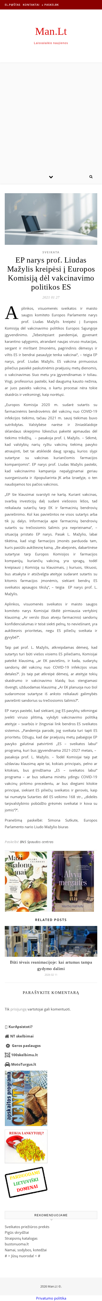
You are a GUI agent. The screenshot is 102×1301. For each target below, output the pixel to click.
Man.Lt (51, 31)
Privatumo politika (51, 1298)
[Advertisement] (51, 116)
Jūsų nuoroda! (22, 1255)
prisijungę (18, 1009)
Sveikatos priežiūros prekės (27, 1226)
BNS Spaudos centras (37, 842)
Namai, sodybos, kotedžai (26, 1249)
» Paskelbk (50, 4)
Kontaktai (31, 4)
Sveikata (51, 252)
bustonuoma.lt (17, 1244)
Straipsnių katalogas (21, 1238)
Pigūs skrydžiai (17, 1232)
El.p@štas (12, 4)
